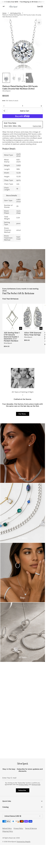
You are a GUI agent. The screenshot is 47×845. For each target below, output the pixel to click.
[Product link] (12, 326)
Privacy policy (18, 828)
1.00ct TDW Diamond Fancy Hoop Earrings (32, 334)
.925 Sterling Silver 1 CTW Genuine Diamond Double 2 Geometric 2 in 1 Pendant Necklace (12, 337)
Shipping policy (7, 831)
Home (4, 13)
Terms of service (31, 828)
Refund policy (7, 828)
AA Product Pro (15, 13)
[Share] (4, 111)
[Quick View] (20, 328)
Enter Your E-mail (9, 778)
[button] (5, 6)
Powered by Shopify (23, 842)
